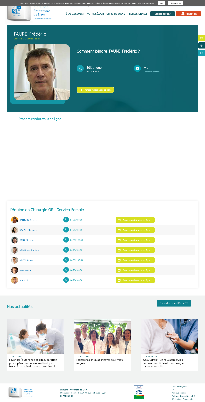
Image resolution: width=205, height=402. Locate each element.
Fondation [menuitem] (191, 13)
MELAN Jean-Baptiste (29, 250)
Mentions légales (179, 386)
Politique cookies (179, 392)
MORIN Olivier (26, 270)
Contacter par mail (152, 71)
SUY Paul (24, 280)
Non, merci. (176, 3)
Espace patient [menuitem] (163, 13)
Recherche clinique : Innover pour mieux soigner (100, 361)
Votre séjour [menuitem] (95, 13)
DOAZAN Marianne (28, 230)
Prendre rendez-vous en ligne (98, 89)
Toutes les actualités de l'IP (174, 303)
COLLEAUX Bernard (28, 220)
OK (161, 3)
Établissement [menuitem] (75, 13)
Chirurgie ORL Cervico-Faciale (27, 38)
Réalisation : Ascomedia (182, 399)
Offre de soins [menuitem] (116, 13)
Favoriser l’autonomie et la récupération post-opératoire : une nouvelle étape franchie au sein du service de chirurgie (33, 363)
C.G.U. (174, 389)
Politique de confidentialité (183, 395)
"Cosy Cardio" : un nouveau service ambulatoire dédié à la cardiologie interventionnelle (163, 363)
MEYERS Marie (26, 260)
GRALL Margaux (27, 240)
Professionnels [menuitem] (138, 13)
